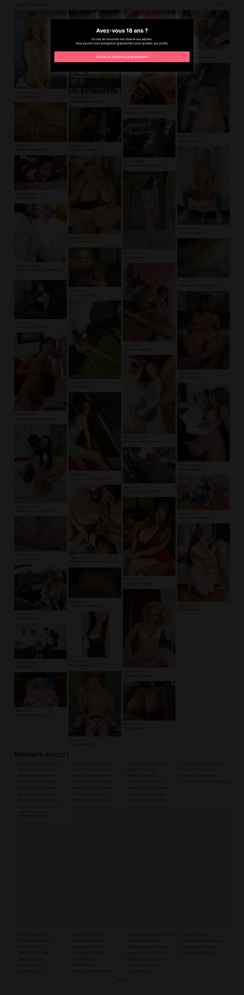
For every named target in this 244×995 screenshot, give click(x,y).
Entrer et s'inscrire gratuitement (122, 57)
